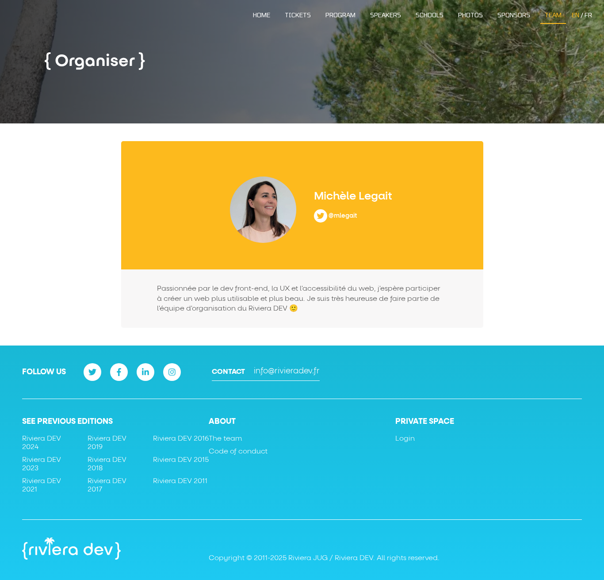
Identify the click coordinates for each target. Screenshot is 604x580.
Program (340, 15)
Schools (429, 15)
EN (575, 15)
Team (553, 15)
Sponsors (513, 15)
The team (225, 438)
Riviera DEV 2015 (181, 459)
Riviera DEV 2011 (180, 480)
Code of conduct (238, 451)
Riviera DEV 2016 (181, 438)
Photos (470, 15)
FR (588, 15)
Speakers (385, 15)
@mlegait (343, 215)
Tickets (298, 15)
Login (405, 438)
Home (261, 15)
